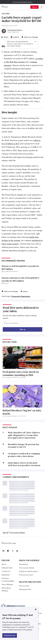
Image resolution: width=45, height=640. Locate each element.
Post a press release (17, 532)
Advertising (23, 564)
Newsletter (6, 575)
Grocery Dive (24, 586)
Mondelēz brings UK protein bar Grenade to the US (23, 445)
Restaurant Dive (25, 589)
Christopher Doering (15, 30)
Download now (9, 635)
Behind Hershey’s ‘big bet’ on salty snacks (22, 412)
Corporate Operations (20, 296)
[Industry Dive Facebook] (8, 551)
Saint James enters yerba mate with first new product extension (24, 464)
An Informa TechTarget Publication (22, 2)
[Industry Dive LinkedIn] (3, 551)
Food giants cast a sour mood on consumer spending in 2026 (21, 373)
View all (5, 532)
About (4, 564)
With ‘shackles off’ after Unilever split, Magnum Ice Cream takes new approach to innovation (24, 435)
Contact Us (6, 571)
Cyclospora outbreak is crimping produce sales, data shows (24, 454)
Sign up (34, 7)
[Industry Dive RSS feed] (17, 551)
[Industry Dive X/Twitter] (12, 551)
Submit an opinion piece (28, 571)
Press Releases (7, 584)
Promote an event (26, 575)
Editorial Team (7, 568)
